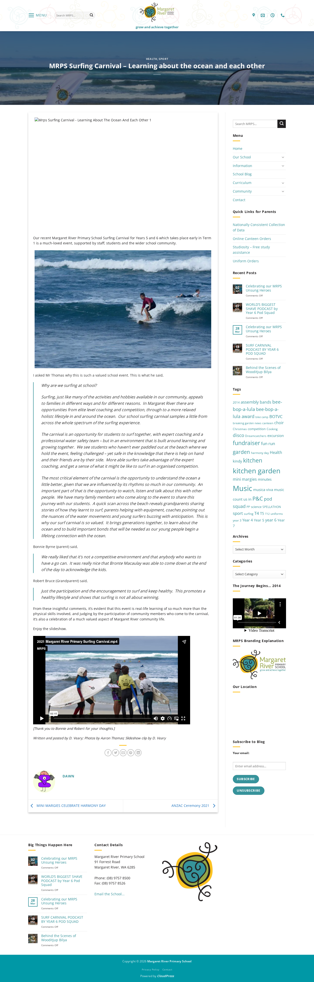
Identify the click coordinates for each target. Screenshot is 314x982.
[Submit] (91, 15)
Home (237, 148)
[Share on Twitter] (115, 752)
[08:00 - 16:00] (273, 15)
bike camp (261, 417)
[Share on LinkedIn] (138, 752)
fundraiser (246, 443)
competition (257, 429)
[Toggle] (283, 157)
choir (279, 423)
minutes (265, 479)
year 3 (237, 520)
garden (241, 451)
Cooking (272, 429)
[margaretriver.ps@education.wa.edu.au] (263, 15)
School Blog (242, 174)
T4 (256, 513)
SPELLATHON (271, 507)
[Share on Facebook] (108, 752)
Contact (239, 199)
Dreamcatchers (255, 436)
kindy (237, 461)
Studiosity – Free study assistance (251, 250)
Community (242, 191)
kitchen (252, 460)
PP (248, 507)
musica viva (263, 489)
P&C (257, 498)
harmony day (260, 453)
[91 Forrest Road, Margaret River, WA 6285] (254, 15)
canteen (267, 423)
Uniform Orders (246, 261)
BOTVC (276, 416)
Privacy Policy (150, 969)
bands (265, 402)
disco (238, 435)
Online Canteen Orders (252, 238)
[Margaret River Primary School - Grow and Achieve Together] (157, 12)
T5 (262, 513)
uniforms (277, 514)
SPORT (163, 59)
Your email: (241, 753)
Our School (242, 157)
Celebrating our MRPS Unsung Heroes (264, 288)
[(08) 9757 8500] (283, 15)
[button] (37, 15)
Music (242, 488)
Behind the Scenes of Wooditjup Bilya (263, 370)
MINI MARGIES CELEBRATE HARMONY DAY (71, 805)
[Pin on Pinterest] (130, 752)
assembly (250, 402)
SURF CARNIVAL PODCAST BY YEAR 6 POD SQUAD (262, 350)
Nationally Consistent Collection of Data (259, 228)
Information (242, 165)
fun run (268, 444)
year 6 (270, 520)
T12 (267, 514)
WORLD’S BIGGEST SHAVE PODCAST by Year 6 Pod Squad (262, 309)
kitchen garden (256, 470)
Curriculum (242, 183)
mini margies (245, 479)
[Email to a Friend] (123, 752)
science (256, 507)
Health (151, 59)
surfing (248, 514)
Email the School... (109, 894)
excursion (275, 435)
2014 (236, 402)
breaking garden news (247, 423)
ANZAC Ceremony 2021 (190, 805)
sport (238, 513)
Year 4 (247, 520)
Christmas (240, 429)
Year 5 (259, 520)
